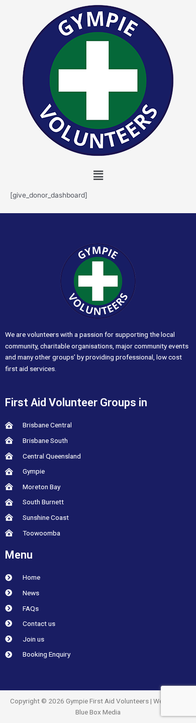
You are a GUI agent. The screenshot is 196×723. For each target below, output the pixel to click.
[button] (98, 175)
